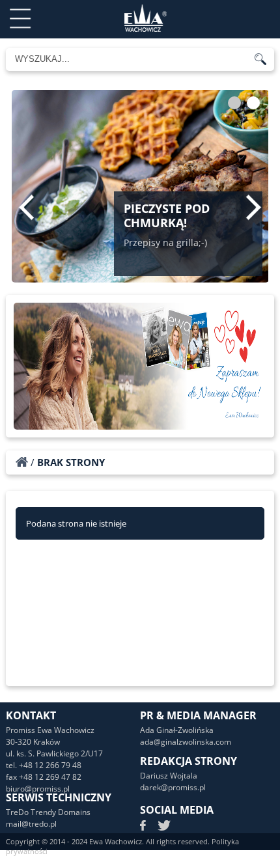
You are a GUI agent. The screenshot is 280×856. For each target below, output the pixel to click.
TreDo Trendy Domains (48, 812)
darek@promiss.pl (173, 787)
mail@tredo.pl (31, 823)
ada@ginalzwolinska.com (185, 741)
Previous (26, 207)
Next (253, 207)
